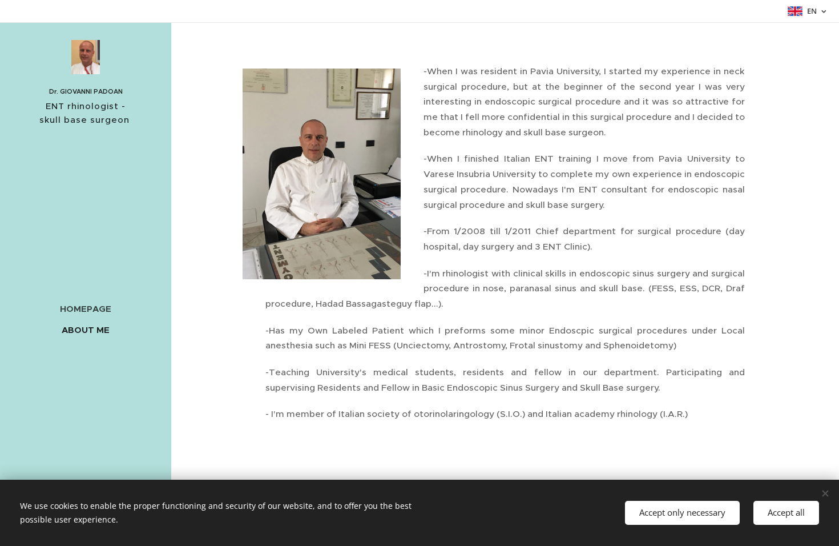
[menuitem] (85, 308)
